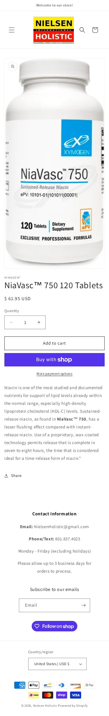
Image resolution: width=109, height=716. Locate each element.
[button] (11, 30)
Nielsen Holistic (45, 705)
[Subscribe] (83, 605)
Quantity (11, 310)
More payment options (54, 373)
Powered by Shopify (73, 705)
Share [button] (16, 475)
